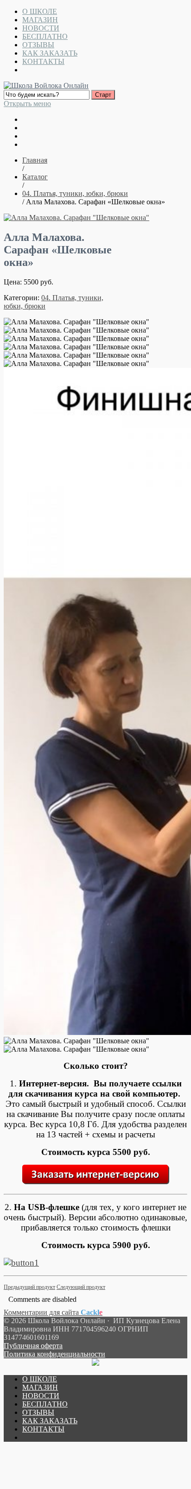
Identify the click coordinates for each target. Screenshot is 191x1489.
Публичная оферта (33, 1346)
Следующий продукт (81, 1287)
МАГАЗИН (40, 20)
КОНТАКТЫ (43, 61)
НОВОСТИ (40, 28)
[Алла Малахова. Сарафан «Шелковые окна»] (76, 217)
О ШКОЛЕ (39, 11)
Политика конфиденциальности (54, 1354)
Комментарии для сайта (53, 1312)
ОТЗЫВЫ (38, 45)
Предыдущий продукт (29, 1287)
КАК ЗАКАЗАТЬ (49, 53)
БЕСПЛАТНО (45, 36)
